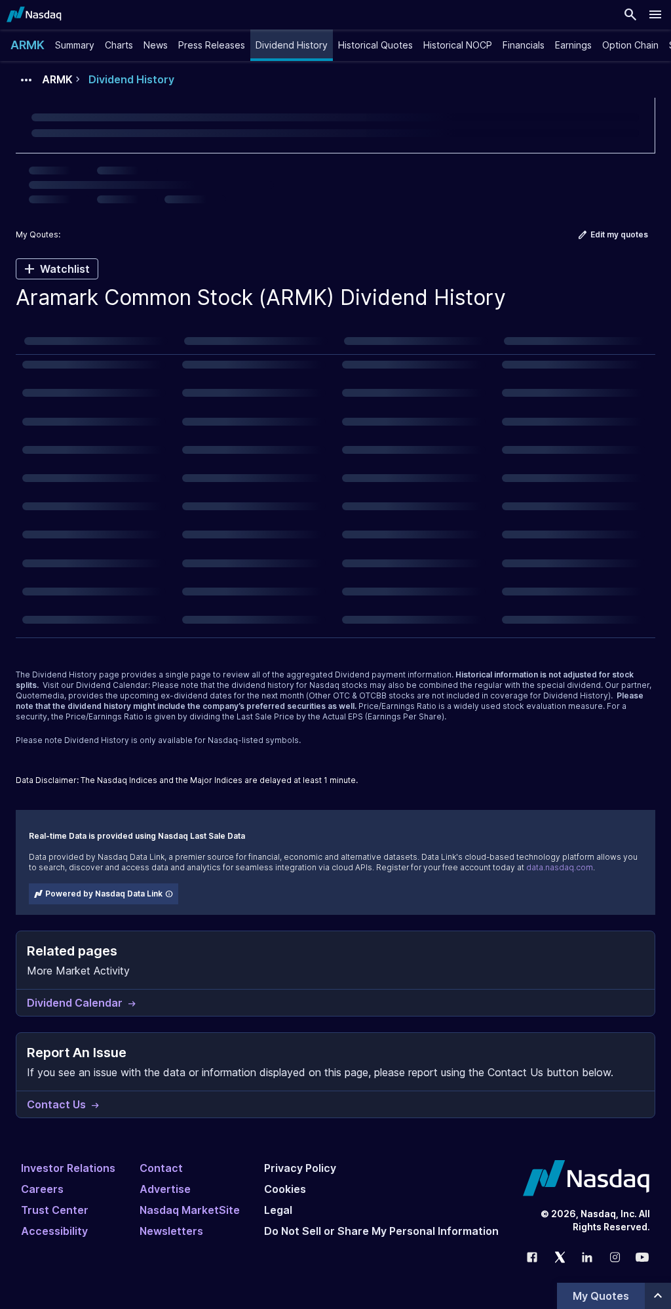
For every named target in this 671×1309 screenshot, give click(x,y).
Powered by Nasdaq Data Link (104, 893)
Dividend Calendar (112, 685)
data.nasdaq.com (559, 867)
